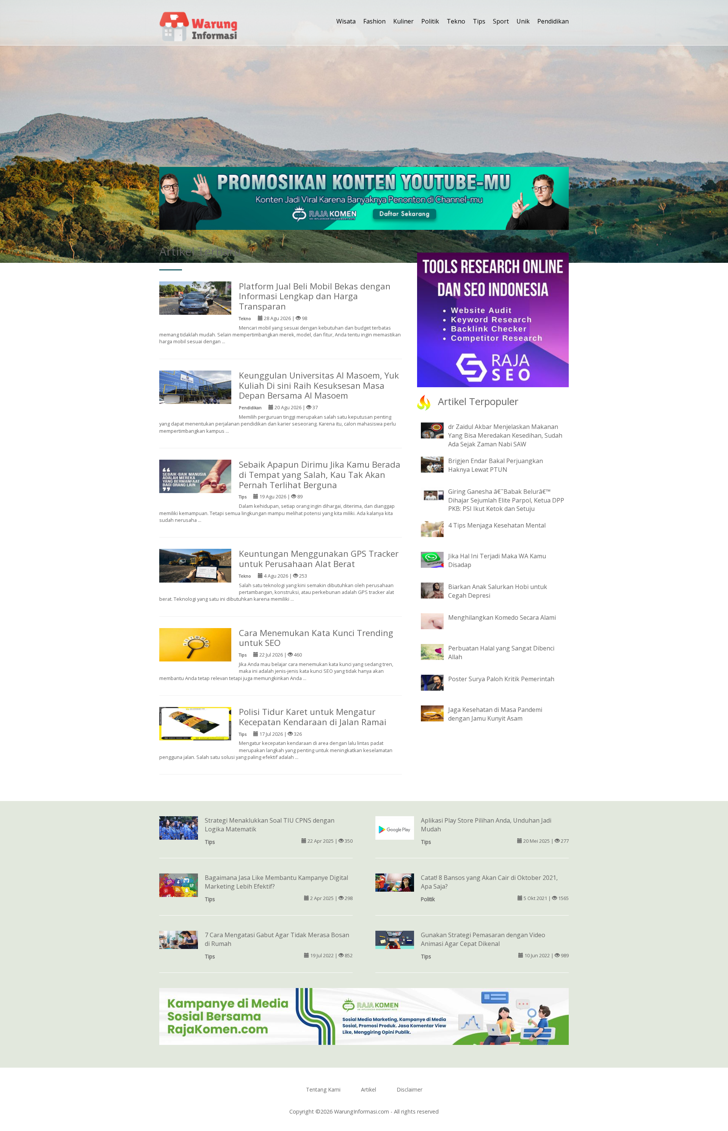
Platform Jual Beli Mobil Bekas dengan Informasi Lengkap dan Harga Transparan (315, 296)
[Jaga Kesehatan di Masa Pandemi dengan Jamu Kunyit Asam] (438, 713)
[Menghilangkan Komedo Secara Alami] (438, 621)
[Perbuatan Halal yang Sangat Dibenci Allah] (438, 651)
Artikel (368, 1089)
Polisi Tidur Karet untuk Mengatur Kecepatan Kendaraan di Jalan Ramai (312, 717)
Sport (501, 21)
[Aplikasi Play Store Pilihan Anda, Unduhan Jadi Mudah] (394, 829)
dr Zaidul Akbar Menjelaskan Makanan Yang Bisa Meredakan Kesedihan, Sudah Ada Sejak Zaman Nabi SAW (505, 435)
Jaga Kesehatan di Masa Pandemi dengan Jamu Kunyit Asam (495, 714)
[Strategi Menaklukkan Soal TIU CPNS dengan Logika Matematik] (178, 828)
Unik (523, 21)
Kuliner (403, 21)
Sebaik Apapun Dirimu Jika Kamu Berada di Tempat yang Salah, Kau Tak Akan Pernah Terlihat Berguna (319, 475)
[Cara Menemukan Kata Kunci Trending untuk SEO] (195, 644)
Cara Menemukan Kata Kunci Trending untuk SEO (316, 638)
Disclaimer (409, 1089)
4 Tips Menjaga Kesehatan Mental (497, 525)
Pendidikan (553, 21)
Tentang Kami (323, 1089)
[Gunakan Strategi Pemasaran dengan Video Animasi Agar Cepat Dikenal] (394, 939)
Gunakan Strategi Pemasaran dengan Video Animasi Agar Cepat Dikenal (483, 939)
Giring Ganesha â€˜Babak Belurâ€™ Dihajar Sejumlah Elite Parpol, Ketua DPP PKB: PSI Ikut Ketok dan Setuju (506, 500)
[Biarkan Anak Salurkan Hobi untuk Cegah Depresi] (438, 590)
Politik (430, 21)
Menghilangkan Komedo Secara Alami (502, 617)
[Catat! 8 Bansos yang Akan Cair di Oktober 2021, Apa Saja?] (394, 882)
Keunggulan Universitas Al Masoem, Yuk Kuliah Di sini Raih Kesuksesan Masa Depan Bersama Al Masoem (319, 385)
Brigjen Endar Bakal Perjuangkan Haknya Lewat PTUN (495, 465)
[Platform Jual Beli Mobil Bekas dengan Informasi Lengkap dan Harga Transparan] (195, 297)
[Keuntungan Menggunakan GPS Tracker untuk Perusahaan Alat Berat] (195, 565)
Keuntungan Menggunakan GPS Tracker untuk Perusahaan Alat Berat (319, 559)
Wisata (346, 21)
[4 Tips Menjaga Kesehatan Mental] (438, 529)
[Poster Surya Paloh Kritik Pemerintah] (438, 682)
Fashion (374, 21)
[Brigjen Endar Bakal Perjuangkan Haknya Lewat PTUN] (438, 464)
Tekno (456, 21)
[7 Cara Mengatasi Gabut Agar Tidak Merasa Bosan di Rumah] (178, 939)
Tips (479, 21)
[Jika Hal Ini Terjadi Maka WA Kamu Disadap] (438, 559)
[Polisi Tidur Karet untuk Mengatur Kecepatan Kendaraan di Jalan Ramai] (195, 723)
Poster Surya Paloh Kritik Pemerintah (501, 679)
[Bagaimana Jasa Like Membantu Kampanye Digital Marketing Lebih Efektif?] (178, 887)
